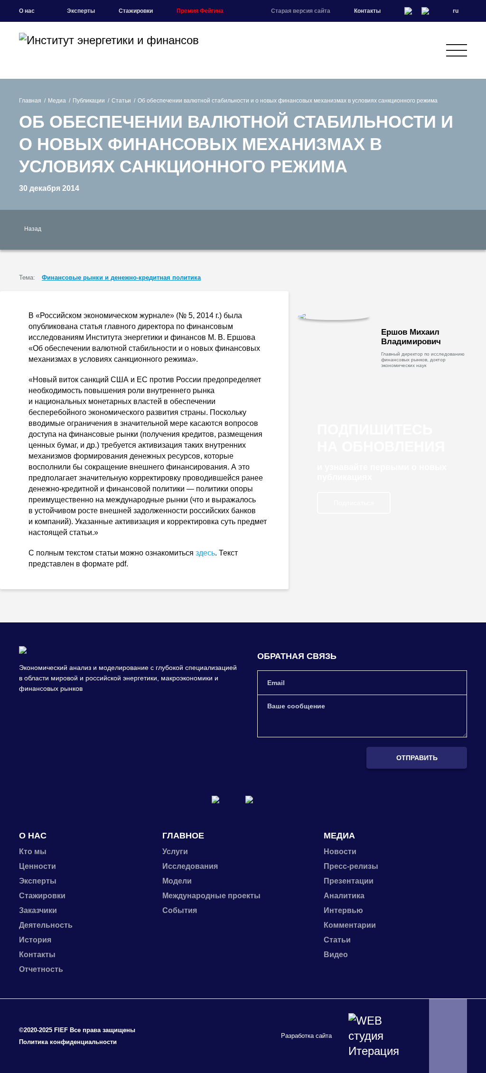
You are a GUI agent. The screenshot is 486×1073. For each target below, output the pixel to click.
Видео (336, 955)
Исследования (190, 866)
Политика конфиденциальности (68, 1041)
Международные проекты (211, 896)
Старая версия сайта (300, 11)
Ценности (37, 866)
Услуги (175, 851)
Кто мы (33, 851)
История (35, 940)
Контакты (367, 11)
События (179, 910)
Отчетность (41, 969)
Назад (32, 229)
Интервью (343, 910)
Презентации (349, 881)
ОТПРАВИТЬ (417, 758)
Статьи (121, 100)
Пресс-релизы (351, 866)
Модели (177, 881)
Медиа (57, 100)
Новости (340, 851)
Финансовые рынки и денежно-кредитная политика (121, 277)
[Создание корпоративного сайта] (377, 1036)
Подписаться (354, 503)
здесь (205, 553)
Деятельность (46, 925)
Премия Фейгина (200, 11)
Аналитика (344, 896)
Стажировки (136, 11)
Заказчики (38, 910)
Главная (30, 100)
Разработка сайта (306, 1035)
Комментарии (350, 925)
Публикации (89, 100)
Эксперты (81, 11)
